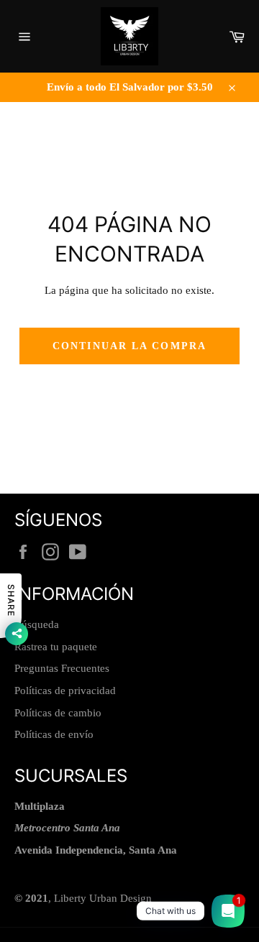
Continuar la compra (129, 346)
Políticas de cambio (57, 713)
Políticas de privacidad (65, 690)
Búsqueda (36, 624)
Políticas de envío (54, 734)
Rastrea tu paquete (55, 646)
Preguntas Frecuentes (61, 668)
